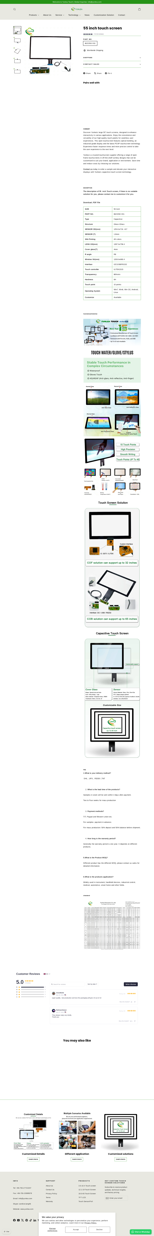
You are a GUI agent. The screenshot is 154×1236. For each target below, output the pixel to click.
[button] (93, 34)
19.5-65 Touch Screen (87, 1193)
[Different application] (77, 1130)
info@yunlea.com (25, 1198)
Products (33, 15)
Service (59, 15)
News (87, 15)
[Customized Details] (33, 1130)
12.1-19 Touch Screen (87, 1190)
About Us (47, 15)
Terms (48, 1197)
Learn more (99, 111)
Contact (121, 15)
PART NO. (88, 39)
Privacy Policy (51, 1193)
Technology (73, 15)
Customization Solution (104, 15)
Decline (99, 1230)
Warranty (49, 1201)
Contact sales (91, 64)
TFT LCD (82, 1197)
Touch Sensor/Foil (86, 1201)
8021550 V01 (90, 43)
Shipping (88, 58)
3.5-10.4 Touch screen (87, 1186)
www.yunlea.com (26, 1209)
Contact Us (50, 1190)
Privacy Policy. (90, 1223)
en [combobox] (47, 974)
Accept (76, 1230)
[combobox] (92, 984)
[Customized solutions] (120, 1130)
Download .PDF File (91, 202)
